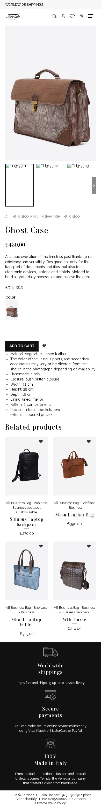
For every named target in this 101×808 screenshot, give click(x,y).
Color (10, 297)
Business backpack (26, 507)
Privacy (40, 803)
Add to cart (21, 346)
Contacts (79, 799)
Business (72, 217)
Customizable (26, 512)
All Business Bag (21, 217)
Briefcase (50, 217)
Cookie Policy (56, 803)
